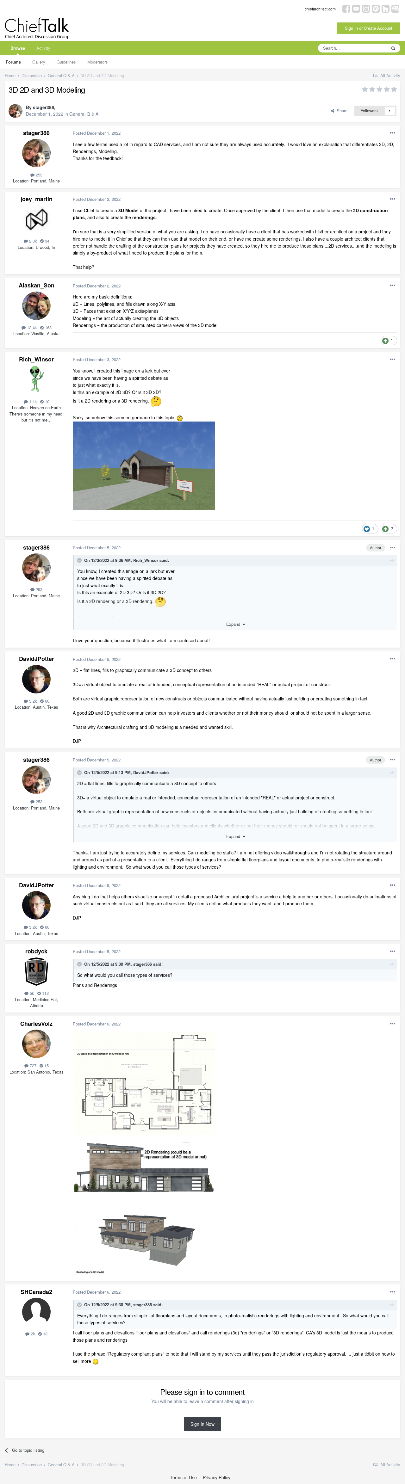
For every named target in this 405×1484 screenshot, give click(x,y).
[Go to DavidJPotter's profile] (36, 679)
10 (46, 401)
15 (46, 1065)
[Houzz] (385, 8)
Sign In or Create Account (368, 28)
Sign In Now (202, 1424)
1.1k (32, 401)
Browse (17, 48)
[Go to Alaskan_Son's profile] (36, 306)
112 (45, 993)
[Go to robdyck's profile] (36, 971)
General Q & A (83, 114)
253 (38, 175)
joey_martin (37, 199)
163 (48, 327)
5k (31, 993)
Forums (13, 62)
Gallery (38, 62)
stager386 (43, 107)
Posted (97, 133)
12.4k (31, 327)
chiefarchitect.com (320, 8)
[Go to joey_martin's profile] (36, 219)
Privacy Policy (216, 1477)
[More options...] (392, 133)
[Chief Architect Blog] (395, 8)
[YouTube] (356, 8)
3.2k (32, 701)
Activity (43, 48)
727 (32, 1065)
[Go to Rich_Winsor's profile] (36, 380)
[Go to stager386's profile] (15, 111)
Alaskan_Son (36, 285)
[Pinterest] (376, 8)
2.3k (32, 241)
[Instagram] (366, 8)
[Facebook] (346, 8)
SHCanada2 (36, 1292)
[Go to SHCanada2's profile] (36, 1312)
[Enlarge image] (156, 400)
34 (46, 241)
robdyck (36, 951)
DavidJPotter (36, 659)
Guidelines (66, 62)
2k (32, 1334)
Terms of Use (183, 1477)
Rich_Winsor (36, 359)
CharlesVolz (36, 1023)
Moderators (97, 62)
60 (46, 701)
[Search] (393, 48)
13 (44, 1334)
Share (340, 111)
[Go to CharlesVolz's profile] (36, 1044)
